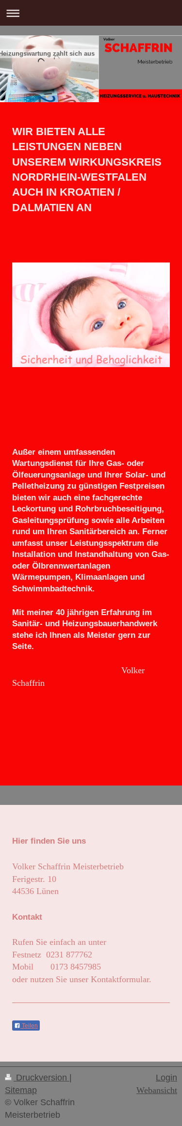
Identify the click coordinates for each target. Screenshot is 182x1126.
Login (166, 1077)
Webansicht (156, 1090)
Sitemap (21, 1090)
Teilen (29, 1025)
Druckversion (41, 1077)
